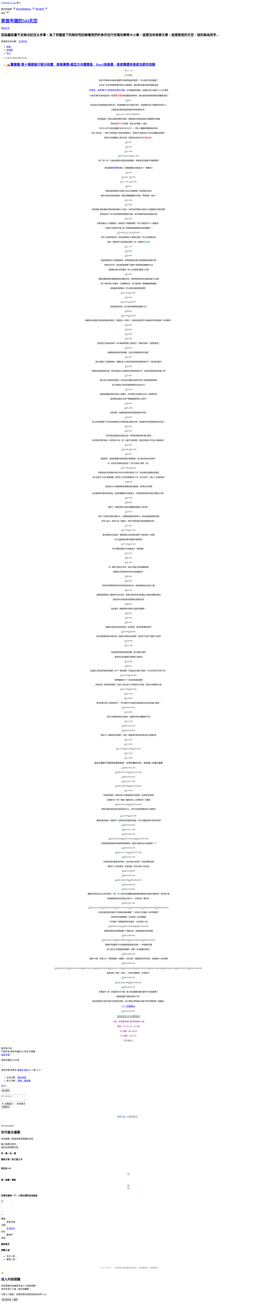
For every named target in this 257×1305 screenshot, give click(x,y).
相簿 (8, 47)
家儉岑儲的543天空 (19, 20)
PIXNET (108, 1268)
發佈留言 (5, 1107)
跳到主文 (5, 28)
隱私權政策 (143, 1268)
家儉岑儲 (5, 1055)
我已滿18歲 (6, 1300)
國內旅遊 (22, 1077)
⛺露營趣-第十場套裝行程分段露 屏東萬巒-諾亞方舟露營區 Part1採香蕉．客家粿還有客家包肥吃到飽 (80, 64)
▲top (3, 1085)
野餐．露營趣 (24, 1081)
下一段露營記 (128, 1006)
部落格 (9, 50)
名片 (8, 53)
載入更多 (5, 1091)
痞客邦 (20, 1070)
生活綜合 (23, 41)
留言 (26, 1070)
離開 (15, 1300)
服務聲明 (153, 1268)
